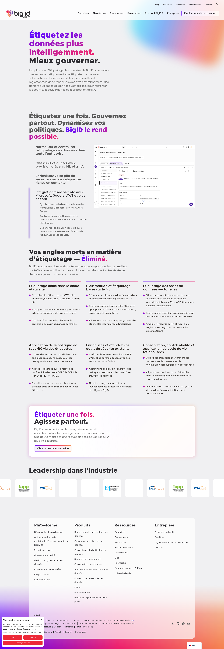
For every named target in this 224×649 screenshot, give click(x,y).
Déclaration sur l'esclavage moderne (118, 624)
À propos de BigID (164, 532)
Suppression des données (87, 559)
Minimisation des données (47, 569)
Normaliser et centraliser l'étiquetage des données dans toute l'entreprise (61, 150)
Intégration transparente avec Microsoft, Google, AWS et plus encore (60, 195)
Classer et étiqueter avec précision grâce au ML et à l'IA (60, 164)
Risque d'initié (41, 574)
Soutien (57, 627)
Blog (157, 5)
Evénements (121, 537)
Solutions (83, 13)
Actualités (167, 5)
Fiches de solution (124, 547)
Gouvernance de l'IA (44, 555)
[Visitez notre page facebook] (183, 623)
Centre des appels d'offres (128, 568)
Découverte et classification (48, 532)
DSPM (77, 587)
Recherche (120, 563)
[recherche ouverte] (217, 4)
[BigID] (18, 13)
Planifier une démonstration (200, 13)
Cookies (75, 620)
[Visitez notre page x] (173, 623)
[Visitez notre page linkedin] (178, 623)
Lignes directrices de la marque (171, 542)
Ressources (117, 13)
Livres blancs (121, 552)
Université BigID (123, 573)
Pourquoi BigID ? (154, 13)
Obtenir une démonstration (53, 448)
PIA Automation (82, 592)
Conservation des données (88, 564)
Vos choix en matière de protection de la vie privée (106, 620)
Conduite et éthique (88, 624)
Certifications (69, 624)
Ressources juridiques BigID (47, 624)
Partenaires (134, 13)
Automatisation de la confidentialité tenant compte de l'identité (51, 541)
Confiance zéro (42, 579)
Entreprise (173, 13)
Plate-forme (99, 13)
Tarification (180, 5)
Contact (208, 5)
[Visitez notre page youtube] (188, 623)
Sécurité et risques (43, 550)
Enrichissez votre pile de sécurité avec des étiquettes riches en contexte (59, 179)
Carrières (159, 537)
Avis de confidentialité (58, 620)
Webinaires (120, 542)
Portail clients (195, 5)
